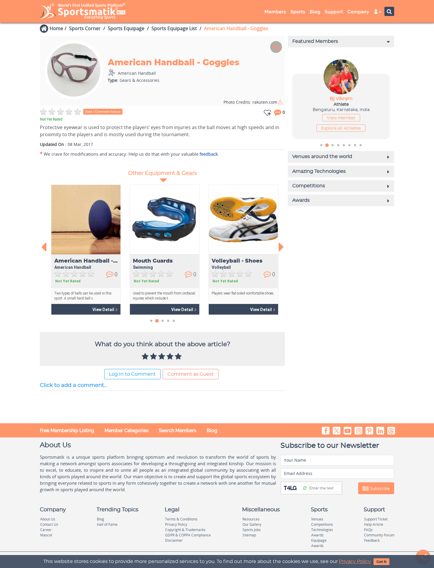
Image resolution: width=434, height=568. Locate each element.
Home (56, 28)
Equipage (319, 540)
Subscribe (379, 488)
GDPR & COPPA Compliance (188, 535)
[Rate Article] (179, 356)
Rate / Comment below (102, 111)
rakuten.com (250, 102)
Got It (381, 562)
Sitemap (249, 535)
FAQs (368, 529)
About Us (47, 519)
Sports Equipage (126, 28)
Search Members (177, 430)
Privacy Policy (355, 561)
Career (46, 529)
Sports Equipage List (174, 28)
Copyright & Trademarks (185, 529)
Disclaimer (174, 540)
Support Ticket (376, 519)
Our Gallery (251, 524)
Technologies (322, 529)
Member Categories (127, 430)
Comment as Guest (190, 374)
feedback (209, 154)
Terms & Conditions (181, 519)
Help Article (373, 524)
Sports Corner (85, 28)
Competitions (322, 524)
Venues (317, 519)
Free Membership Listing (67, 430)
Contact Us (49, 524)
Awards (317, 535)
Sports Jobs (251, 529)
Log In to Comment (132, 374)
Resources (251, 519)
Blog (212, 430)
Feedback (372, 540)
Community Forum (379, 535)
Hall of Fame (107, 524)
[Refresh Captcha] (304, 487)
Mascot (46, 535)
